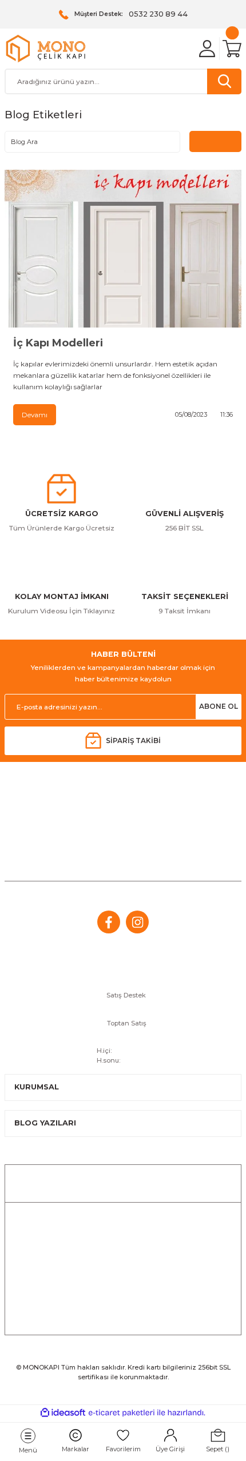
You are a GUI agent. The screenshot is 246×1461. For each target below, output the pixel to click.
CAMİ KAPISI (123, 1258)
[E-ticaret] (121, 1412)
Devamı (34, 414)
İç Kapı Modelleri (58, 343)
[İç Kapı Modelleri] (123, 249)
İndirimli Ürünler (123, 1218)
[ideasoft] (63, 1413)
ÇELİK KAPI (123, 1238)
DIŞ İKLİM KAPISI (123, 1319)
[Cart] (232, 48)
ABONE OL (218, 706)
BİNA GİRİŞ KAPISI (123, 1299)
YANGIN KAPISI (123, 1279)
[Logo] (45, 48)
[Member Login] (207, 48)
